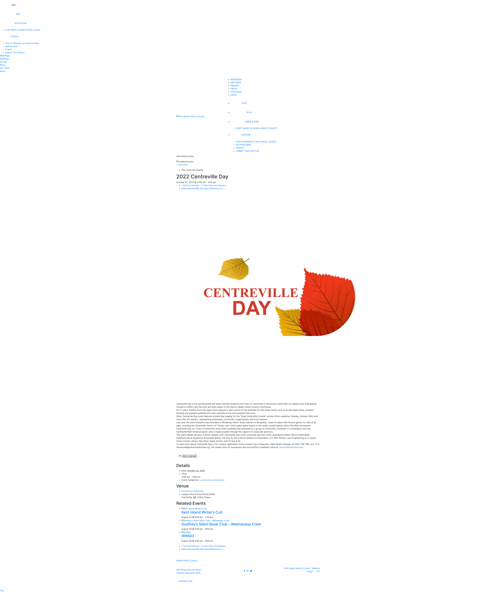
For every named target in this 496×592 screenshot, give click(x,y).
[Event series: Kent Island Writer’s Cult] (214, 517)
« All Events (182, 164)
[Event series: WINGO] (215, 541)
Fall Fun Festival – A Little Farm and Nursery (203, 185)
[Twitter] (251, 570)
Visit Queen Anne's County (297, 568)
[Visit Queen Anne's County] (190, 116)
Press (2, 65)
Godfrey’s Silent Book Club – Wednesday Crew (221, 524)
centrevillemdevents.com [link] (291, 447)
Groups (3, 61)
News (2, 71)
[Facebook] (244, 570)
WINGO (187, 536)
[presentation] (194, 508)
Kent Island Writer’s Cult (202, 512)
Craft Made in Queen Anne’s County (22, 29)
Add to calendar (189, 456)
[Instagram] (247, 570)
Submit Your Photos (15, 52)
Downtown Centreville (192, 491)
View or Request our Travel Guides (22, 43)
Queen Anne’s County (186, 560)
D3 (318, 571)
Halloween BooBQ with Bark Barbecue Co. (202, 188)
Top (2, 590)
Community (218, 480)
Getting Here (11, 46)
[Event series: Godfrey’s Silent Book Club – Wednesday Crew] (215, 529)
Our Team (4, 68)
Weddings (5, 55)
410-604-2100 (185, 581)
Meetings (4, 58)
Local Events (206, 480)
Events (8, 49)
